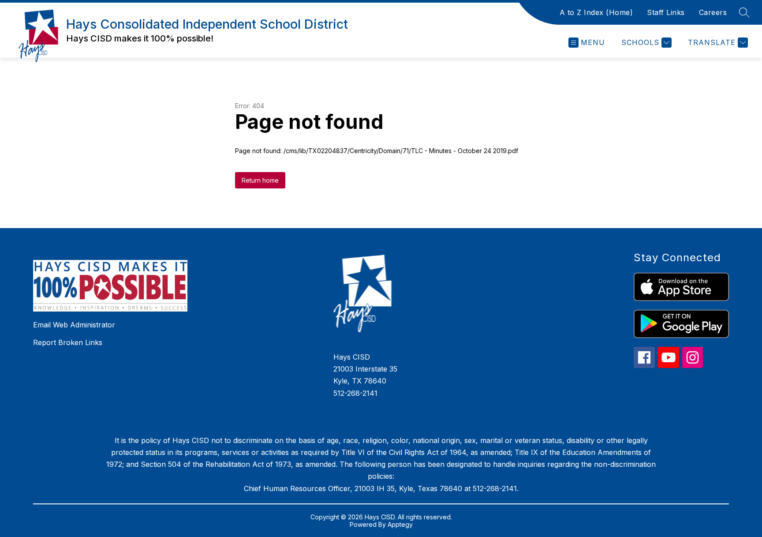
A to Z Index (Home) (596, 12)
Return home (260, 180)
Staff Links (666, 12)
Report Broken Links (67, 342)
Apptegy (400, 524)
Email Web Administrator (74, 324)
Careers (713, 12)
